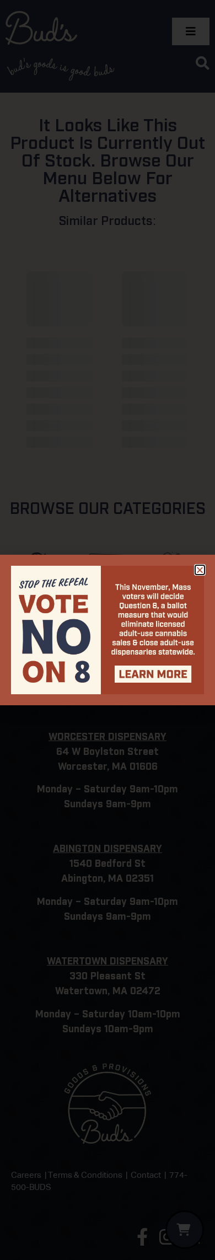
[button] (200, 570)
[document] (107, 630)
